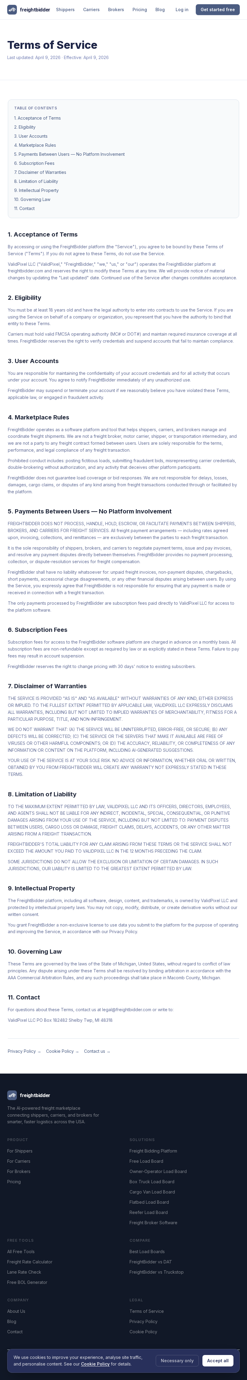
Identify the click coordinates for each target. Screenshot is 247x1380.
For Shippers (20, 1150)
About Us (16, 1311)
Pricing (140, 9)
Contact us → (97, 1051)
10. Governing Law (32, 199)
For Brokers (18, 1171)
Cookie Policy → (62, 1051)
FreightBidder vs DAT (151, 1261)
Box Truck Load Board (152, 1181)
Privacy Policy (144, 1321)
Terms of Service (147, 1311)
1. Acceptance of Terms (37, 118)
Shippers (65, 9)
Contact (15, 1331)
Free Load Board (146, 1161)
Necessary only (177, 1360)
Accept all (218, 1360)
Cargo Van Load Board (152, 1191)
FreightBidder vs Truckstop (157, 1272)
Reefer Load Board (149, 1212)
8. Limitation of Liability (36, 181)
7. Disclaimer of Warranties (40, 172)
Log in (182, 9)
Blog (160, 9)
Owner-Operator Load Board (158, 1171)
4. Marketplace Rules (35, 145)
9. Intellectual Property (36, 190)
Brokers (116, 9)
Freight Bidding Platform (153, 1150)
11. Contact (24, 208)
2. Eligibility (25, 127)
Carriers (91, 9)
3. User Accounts (31, 136)
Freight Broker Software (153, 1222)
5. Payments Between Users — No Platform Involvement (69, 154)
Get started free (218, 9)
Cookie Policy (143, 1331)
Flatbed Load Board (149, 1202)
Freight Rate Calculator (29, 1261)
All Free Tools (21, 1251)
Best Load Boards (147, 1251)
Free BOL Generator (27, 1282)
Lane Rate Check (24, 1272)
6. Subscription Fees (34, 163)
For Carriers (18, 1161)
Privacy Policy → (24, 1051)
